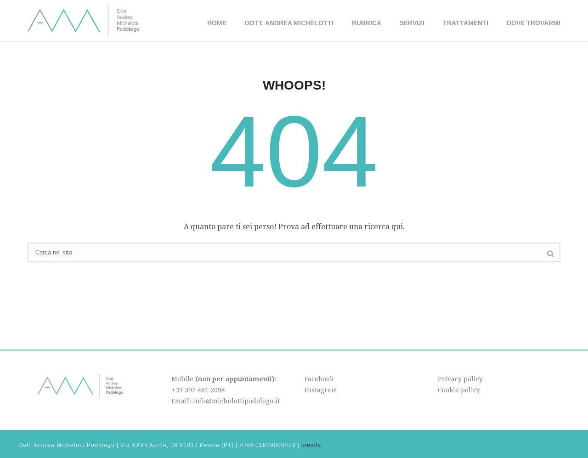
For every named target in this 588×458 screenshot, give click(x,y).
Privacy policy (460, 379)
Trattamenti (465, 23)
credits (311, 445)
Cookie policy (459, 390)
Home (216, 23)
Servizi (412, 23)
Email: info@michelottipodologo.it (225, 401)
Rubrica (366, 23)
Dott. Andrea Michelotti (289, 23)
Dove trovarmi (533, 23)
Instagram (321, 390)
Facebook (319, 379)
